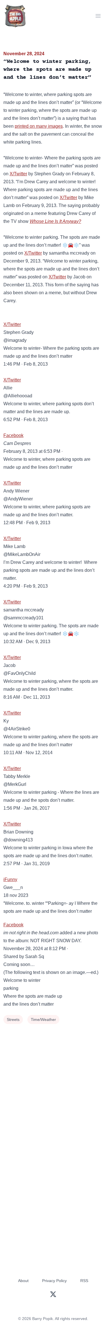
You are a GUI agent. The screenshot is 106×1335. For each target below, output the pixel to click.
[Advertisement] (53, 1082)
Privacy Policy (54, 1280)
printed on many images (39, 126)
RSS (84, 1280)
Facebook (13, 435)
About (23, 1280)
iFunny (10, 879)
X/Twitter (18, 173)
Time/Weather (43, 1019)
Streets (13, 1019)
